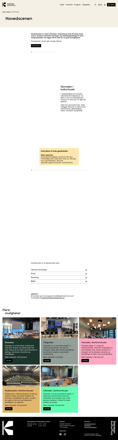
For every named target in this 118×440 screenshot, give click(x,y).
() (101, 5)
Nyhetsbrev (87, 425)
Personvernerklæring (90, 427)
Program (77, 5)
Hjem (4, 12)
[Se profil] (104, 4)
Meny (113, 5)
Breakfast (98, 435)
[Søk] (95, 4)
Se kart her (62, 430)
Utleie (62, 5)
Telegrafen (86, 5)
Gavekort (69, 5)
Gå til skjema (36, 45)
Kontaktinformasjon (90, 424)
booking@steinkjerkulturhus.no (53, 298)
